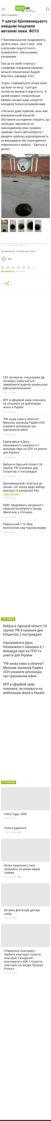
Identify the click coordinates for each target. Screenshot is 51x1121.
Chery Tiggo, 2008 (15, 814)
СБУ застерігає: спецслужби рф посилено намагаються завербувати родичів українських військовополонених (25, 383)
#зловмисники (22, 251)
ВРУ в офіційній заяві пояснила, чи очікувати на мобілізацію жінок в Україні (24, 403)
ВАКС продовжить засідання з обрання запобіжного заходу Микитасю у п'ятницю (23, 508)
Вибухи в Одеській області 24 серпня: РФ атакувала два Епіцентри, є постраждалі (22, 468)
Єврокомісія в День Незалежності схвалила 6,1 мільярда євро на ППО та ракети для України (25, 447)
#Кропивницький (8, 251)
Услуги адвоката (15, 828)
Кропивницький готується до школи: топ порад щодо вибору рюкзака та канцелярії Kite (24, 487)
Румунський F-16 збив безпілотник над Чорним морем (24, 526)
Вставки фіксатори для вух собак (22, 912)
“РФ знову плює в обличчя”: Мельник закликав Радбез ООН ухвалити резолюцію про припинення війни (24, 424)
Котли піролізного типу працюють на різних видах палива (22, 869)
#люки (32, 251)
